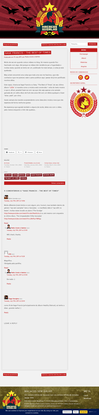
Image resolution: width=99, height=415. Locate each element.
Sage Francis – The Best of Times (27, 53)
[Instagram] (80, 77)
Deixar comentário (57, 183)
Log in (86, 395)
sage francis (36, 175)
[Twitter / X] (87, 77)
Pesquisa (92, 44)
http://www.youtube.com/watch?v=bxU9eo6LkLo (22, 213)
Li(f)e (12, 87)
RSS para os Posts (57, 401)
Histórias (83, 62)
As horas (6, 163)
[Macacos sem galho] (49, 19)
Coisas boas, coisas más (51, 163)
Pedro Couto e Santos (18, 228)
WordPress (40, 401)
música (22, 175)
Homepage (84, 54)
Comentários (73, 401)
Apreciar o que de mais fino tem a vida (54, 45)
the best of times (12, 178)
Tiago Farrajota (13, 299)
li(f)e (15, 175)
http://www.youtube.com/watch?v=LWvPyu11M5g (22, 219)
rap (27, 175)
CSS (9, 254)
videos (23, 178)
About (84, 58)
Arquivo (84, 66)
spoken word (49, 175)
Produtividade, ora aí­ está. (32, 163)
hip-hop (8, 175)
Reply (6, 223)
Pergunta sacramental (10, 44)
